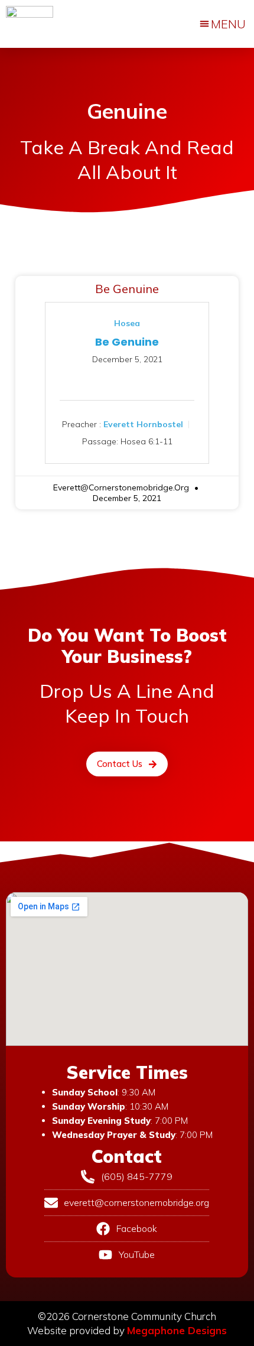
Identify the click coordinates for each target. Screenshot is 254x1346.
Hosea (127, 323)
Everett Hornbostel (143, 423)
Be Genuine (127, 288)
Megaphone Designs (177, 1330)
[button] (222, 24)
